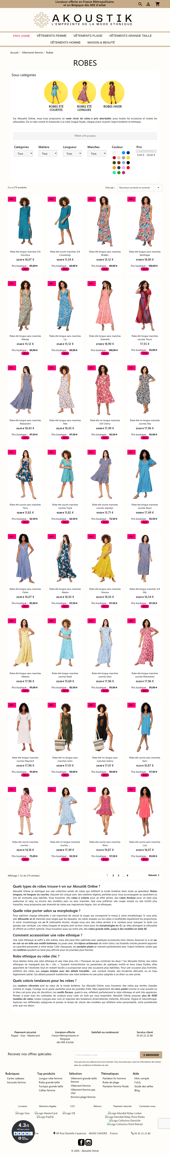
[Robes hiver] (112, 92)
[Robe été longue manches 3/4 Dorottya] (25, 221)
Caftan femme (47, 1090)
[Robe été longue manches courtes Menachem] (144, 643)
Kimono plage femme (83, 1097)
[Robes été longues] (84, 92)
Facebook (81, 1142)
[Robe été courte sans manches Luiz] (144, 811)
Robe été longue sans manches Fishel (25, 590)
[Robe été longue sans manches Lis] (65, 305)
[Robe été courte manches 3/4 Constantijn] (65, 221)
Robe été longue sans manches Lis (65, 337)
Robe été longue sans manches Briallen (105, 253)
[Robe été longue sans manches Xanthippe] (144, 221)
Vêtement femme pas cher (83, 1091)
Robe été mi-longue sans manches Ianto (65, 759)
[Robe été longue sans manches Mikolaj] (25, 305)
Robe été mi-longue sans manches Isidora (105, 759)
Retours (97, 1106)
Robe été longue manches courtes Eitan (105, 675)
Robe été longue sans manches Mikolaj (25, 337)
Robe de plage (111, 1082)
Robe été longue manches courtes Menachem (145, 675)
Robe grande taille (49, 1082)
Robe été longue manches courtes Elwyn (145, 506)
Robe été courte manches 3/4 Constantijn (65, 253)
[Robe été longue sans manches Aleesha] (25, 643)
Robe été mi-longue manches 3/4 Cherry (105, 422)
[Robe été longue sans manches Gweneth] (104, 305)
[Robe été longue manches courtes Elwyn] (144, 474)
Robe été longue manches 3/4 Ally (145, 590)
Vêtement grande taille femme (84, 1079)
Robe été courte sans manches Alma (104, 843)
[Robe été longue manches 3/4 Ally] (144, 558)
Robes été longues (84, 108)
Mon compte (141, 1078)
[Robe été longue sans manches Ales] (65, 390)
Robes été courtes (56, 108)
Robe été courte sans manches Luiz (144, 843)
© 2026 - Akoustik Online (85, 1150)
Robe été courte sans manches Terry (25, 506)
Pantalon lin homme (114, 1078)
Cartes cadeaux (15, 1078)
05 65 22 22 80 (142, 1133)
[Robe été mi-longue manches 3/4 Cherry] (104, 390)
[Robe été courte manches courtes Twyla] (65, 474)
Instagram (88, 1142)
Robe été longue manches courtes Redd (65, 675)
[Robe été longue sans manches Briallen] (104, 221)
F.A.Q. (137, 1082)
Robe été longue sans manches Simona (105, 590)
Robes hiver (112, 106)
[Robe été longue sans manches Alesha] (65, 558)
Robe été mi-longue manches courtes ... (65, 843)
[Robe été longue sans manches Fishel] (25, 558)
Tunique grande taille (51, 1086)
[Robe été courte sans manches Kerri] (144, 727)
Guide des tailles (143, 1086)
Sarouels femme (16, 1082)
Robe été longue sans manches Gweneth (105, 337)
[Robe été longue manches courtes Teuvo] (144, 305)
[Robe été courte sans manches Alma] (104, 811)
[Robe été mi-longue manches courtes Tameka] (65, 811)
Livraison (22, 1106)
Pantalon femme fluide (116, 1086)
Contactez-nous (147, 1106)
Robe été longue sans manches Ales (65, 422)
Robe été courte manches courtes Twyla (65, 506)
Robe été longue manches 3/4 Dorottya (25, 253)
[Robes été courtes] (56, 92)
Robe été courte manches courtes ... (25, 843)
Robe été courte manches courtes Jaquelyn (105, 506)
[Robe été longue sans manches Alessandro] (25, 390)
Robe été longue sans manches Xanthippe (145, 253)
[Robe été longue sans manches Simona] (104, 558)
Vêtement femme (81, 1085)
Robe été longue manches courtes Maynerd (25, 759)
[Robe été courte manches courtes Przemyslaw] (25, 811)
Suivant (154, 875)
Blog (137, 1090)
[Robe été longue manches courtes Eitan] (104, 643)
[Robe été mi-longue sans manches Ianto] (65, 727)
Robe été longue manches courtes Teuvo (145, 337)
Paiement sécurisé (122, 1106)
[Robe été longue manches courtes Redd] (65, 643)
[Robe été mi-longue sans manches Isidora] (104, 727)
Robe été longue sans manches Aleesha (25, 675)
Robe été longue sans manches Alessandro (25, 422)
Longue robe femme (50, 1078)
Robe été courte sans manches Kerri (144, 759)
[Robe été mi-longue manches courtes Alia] (144, 390)
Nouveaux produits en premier (139, 188)
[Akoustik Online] (82, 19)
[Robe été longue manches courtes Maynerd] (25, 727)
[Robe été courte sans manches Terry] (25, 474)
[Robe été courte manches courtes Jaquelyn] (104, 474)
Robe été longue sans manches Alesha (65, 590)
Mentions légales (47, 1106)
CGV (72, 1106)
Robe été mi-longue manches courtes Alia (145, 422)
